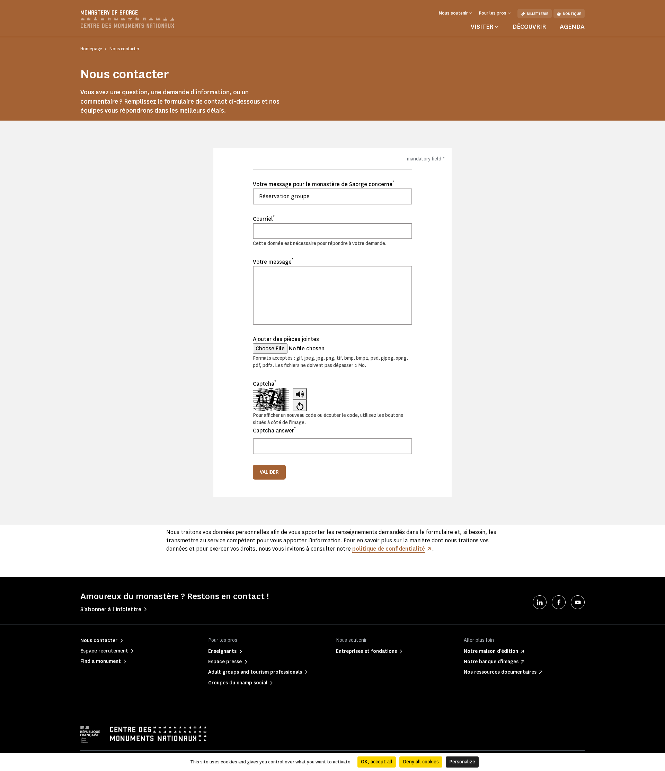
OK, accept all (376, 762)
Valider (269, 472)
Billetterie (537, 13)
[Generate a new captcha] (300, 405)
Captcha (264, 383)
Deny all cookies (421, 762)
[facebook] (559, 602)
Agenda (572, 27)
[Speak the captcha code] (300, 394)
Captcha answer (274, 430)
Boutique (572, 13)
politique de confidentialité (388, 548)
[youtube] (578, 602)
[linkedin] (540, 602)
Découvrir (529, 27)
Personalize (462, 762)
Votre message (273, 261)
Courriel (264, 218)
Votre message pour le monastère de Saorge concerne (323, 184)
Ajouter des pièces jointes (286, 339)
